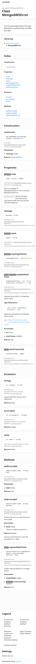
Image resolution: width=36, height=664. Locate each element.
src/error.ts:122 (16, 185)
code (8, 77)
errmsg (9, 97)
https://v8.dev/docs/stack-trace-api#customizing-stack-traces (17, 322)
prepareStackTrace (13, 85)
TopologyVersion (26, 258)
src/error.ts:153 (16, 481)
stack (8, 81)
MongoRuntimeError (13, 43)
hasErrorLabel (11, 113)
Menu (32, 2)
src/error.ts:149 (16, 514)
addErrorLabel (11, 111)
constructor (10, 67)
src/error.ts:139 (16, 393)
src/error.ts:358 (16, 147)
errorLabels (10, 99)
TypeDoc (18, 661)
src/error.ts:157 (16, 423)
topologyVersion (12, 83)
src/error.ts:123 (16, 266)
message (9, 79)
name (8, 101)
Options (28, 2)
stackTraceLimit (12, 87)
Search (24, 2)
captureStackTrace (13, 115)
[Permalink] (17, 132)
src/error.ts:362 (16, 446)
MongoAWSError (17, 8)
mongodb (6, 2)
